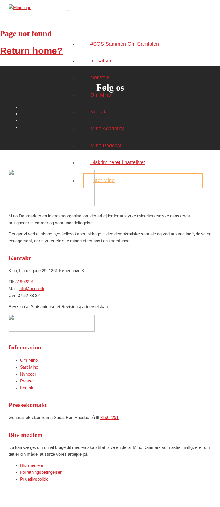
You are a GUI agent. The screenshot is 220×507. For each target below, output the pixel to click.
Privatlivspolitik (34, 479)
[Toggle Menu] (68, 10)
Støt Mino (104, 180)
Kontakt (99, 112)
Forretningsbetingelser (41, 472)
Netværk (100, 77)
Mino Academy (107, 128)
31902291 (24, 281)
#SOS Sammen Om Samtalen (124, 44)
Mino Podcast (105, 145)
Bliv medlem (31, 465)
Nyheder (28, 374)
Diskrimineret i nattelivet (117, 162)
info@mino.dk (31, 288)
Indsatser (100, 61)
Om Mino (100, 95)
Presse (27, 380)
